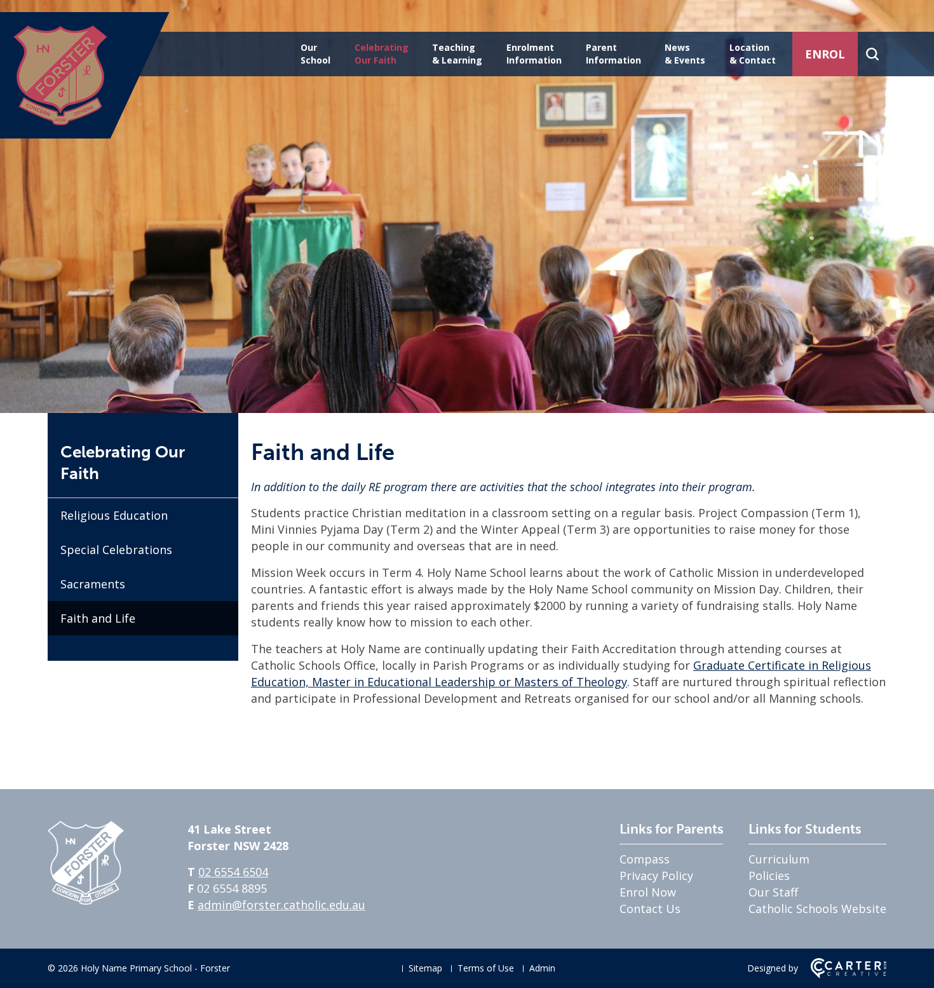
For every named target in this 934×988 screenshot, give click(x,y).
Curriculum (778, 859)
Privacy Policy (656, 875)
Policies (769, 875)
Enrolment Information (534, 53)
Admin (542, 968)
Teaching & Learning (457, 53)
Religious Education (114, 515)
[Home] (86, 900)
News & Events (685, 53)
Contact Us (649, 908)
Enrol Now (647, 892)
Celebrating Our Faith (382, 53)
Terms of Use (485, 968)
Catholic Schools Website (817, 908)
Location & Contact (752, 53)
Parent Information (613, 53)
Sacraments (92, 584)
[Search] (872, 54)
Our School (315, 53)
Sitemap (425, 968)
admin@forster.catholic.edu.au (281, 904)
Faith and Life (97, 618)
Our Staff (773, 892)
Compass (644, 859)
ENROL (825, 54)
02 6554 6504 (233, 871)
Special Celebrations (116, 549)
